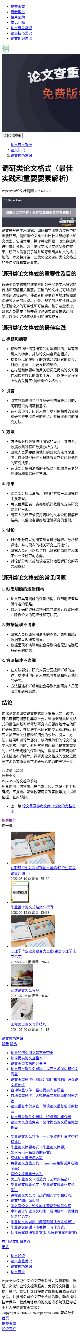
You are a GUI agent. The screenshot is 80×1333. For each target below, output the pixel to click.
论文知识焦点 (21, 39)
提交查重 (18, 6)
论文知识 (18, 150)
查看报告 (18, 12)
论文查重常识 (21, 28)
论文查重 (18, 1272)
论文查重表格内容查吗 (28, 1063)
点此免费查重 (12, 135)
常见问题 (18, 22)
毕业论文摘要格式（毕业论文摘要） (39, 1147)
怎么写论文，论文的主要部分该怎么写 (41, 1206)
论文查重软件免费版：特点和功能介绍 (41, 1117)
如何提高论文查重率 (27, 1058)
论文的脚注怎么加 (25, 1201)
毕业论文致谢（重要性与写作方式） (39, 1227)
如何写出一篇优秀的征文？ (32, 1152)
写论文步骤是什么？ (27, 1174)
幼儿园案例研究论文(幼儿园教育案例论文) (44, 1233)
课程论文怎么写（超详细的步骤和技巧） (43, 1195)
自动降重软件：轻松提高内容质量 (37, 1090)
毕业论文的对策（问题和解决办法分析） (43, 1222)
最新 (5, 1044)
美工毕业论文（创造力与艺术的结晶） (41, 1179)
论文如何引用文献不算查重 (32, 1053)
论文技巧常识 (21, 33)
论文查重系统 (21, 145)
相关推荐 (9, 820)
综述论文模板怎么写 (27, 1158)
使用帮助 (18, 17)
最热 (13, 1044)
